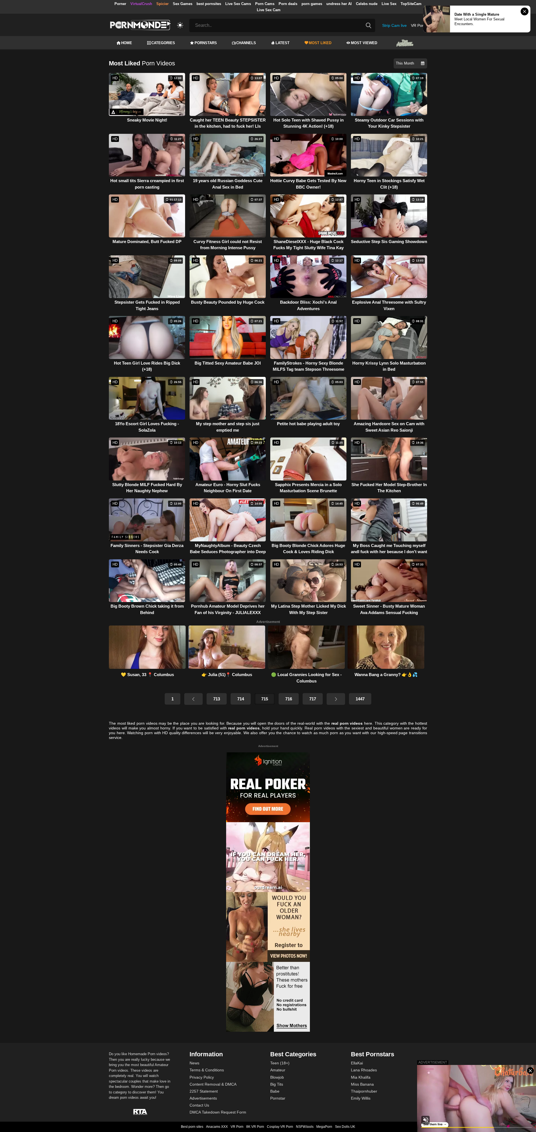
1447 (360, 698)
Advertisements (203, 1098)
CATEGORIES (163, 43)
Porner (120, 4)
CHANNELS (246, 43)
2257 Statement (204, 1091)
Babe (274, 1091)
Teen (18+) (279, 1063)
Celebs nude (366, 4)
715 (264, 698)
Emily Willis (360, 1098)
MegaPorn (324, 1127)
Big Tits (276, 1084)
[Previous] (193, 699)
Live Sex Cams (238, 4)
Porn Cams (264, 4)
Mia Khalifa (360, 1077)
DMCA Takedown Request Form (218, 1112)
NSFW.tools (305, 1127)
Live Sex (389, 4)
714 (240, 698)
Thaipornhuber (364, 1091)
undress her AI (339, 4)
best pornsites (209, 4)
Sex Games (182, 4)
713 (216, 698)
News (194, 1063)
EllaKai (357, 1063)
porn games (312, 4)
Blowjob (277, 1077)
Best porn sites (192, 1127)
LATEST (282, 43)
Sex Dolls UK (345, 1127)
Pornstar (277, 1098)
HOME (126, 43)
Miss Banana (362, 1084)
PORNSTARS (206, 43)
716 (288, 698)
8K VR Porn (255, 1127)
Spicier (162, 4)
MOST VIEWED (364, 43)
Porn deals (288, 4)
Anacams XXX (217, 1127)
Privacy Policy (202, 1077)
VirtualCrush (141, 4)
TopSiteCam (411, 4)
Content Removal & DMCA (213, 1084)
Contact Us (199, 1105)
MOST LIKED (320, 43)
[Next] (336, 699)
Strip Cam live (394, 25)
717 (312, 698)
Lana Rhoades (364, 1070)
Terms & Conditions (207, 1070)
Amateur (277, 1070)
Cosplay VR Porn (280, 1127)
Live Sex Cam (269, 10)
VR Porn (418, 25)
